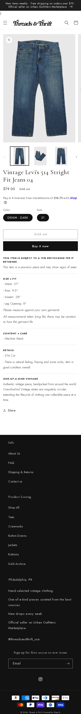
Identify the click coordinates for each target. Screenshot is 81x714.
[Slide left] (4, 157)
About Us (14, 453)
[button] (5, 22)
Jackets (12, 545)
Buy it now (40, 246)
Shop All (14, 507)
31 (43, 218)
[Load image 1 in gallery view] (19, 156)
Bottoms (13, 554)
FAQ (11, 463)
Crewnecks (15, 526)
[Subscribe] (67, 663)
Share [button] (12, 410)
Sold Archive (16, 564)
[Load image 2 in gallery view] (40, 156)
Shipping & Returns (20, 472)
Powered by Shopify (51, 712)
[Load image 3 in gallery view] (61, 156)
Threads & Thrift (36, 712)
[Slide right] (76, 157)
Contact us (15, 481)
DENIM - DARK (17, 218)
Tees (11, 517)
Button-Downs (17, 536)
